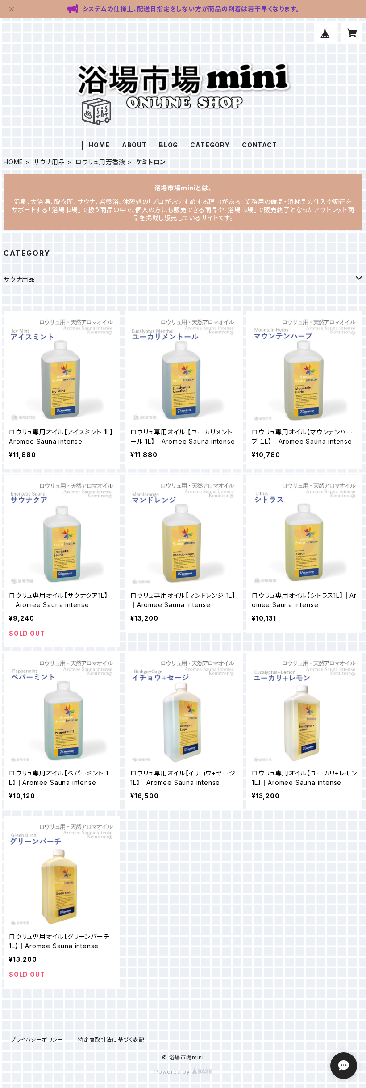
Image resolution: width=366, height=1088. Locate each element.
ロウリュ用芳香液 (100, 162)
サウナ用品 (49, 162)
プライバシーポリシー (37, 1039)
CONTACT (259, 145)
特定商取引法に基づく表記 (111, 1039)
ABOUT (134, 145)
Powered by (173, 1071)
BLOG (168, 145)
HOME (98, 145)
